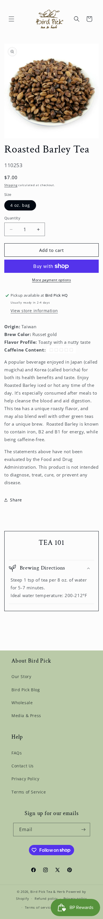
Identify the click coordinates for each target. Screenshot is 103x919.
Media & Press (26, 715)
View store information (34, 310)
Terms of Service (28, 792)
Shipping (10, 185)
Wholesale (22, 702)
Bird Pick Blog (25, 689)
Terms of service (38, 907)
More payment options (51, 279)
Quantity (12, 218)
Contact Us (22, 766)
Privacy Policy (25, 778)
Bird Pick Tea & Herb (47, 891)
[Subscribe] (83, 829)
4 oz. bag (20, 205)
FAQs (16, 753)
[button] (11, 19)
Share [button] (16, 500)
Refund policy (46, 898)
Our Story (21, 676)
